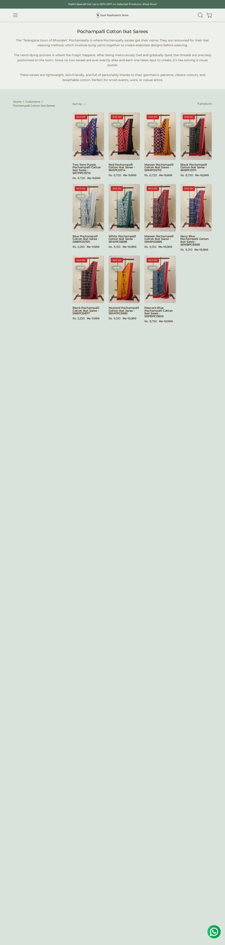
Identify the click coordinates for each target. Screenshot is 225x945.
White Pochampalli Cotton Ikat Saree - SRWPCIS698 (122, 239)
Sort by (77, 104)
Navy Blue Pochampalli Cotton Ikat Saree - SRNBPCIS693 (194, 240)
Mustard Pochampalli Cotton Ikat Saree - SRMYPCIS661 (124, 310)
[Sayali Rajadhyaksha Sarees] (112, 15)
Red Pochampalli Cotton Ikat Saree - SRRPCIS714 (122, 167)
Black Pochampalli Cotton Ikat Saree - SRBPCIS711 (193, 167)
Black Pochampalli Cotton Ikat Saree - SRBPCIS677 (86, 310)
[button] (200, 15)
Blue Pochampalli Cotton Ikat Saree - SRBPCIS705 (86, 239)
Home (17, 101)
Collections (32, 101)
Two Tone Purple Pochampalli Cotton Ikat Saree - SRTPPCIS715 (87, 169)
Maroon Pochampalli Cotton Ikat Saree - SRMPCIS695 (159, 239)
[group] (112, 4)
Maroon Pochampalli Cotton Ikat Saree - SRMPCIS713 (159, 167)
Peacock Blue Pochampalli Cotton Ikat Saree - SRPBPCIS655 (158, 312)
